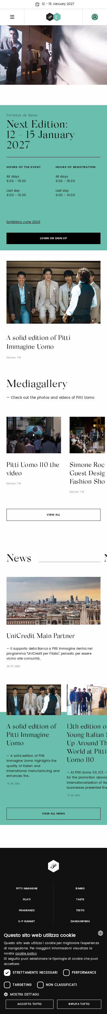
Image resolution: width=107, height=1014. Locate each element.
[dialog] (53, 970)
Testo (80, 910)
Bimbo (80, 888)
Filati (27, 899)
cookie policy (26, 953)
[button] (53, 994)
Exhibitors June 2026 (23, 222)
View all (53, 514)
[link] (95, 17)
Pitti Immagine (27, 888)
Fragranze (27, 910)
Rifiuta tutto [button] (79, 1004)
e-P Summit (26, 921)
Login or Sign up (53, 238)
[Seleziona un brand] (53, 17)
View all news (53, 813)
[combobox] (100, 933)
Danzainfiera (80, 921)
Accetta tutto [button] (29, 1004)
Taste (80, 899)
